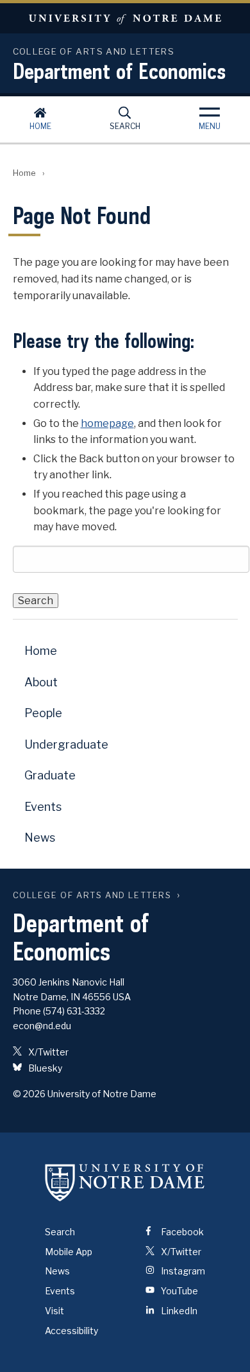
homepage (107, 423)
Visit (54, 1310)
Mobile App (68, 1251)
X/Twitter (47, 1051)
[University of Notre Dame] (125, 1182)
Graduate (50, 775)
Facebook (181, 1231)
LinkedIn (178, 1310)
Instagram (182, 1270)
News (39, 837)
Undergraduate (66, 744)
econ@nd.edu (42, 1025)
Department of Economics (119, 70)
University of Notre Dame (125, 18)
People (43, 713)
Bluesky (44, 1068)
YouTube (178, 1290)
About (41, 682)
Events (43, 806)
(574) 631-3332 (74, 1010)
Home (40, 126)
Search (125, 126)
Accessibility (71, 1330)
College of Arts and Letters (92, 895)
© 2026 (29, 1093)
